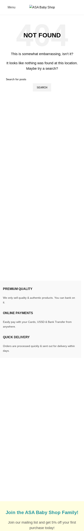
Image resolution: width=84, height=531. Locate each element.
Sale (6, 457)
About (7, 471)
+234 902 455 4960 (25, 404)
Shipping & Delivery (61, 442)
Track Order (11, 442)
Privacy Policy (57, 464)
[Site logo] (42, 7)
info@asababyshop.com (27, 398)
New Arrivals (12, 450)
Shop (6, 464)
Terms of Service (58, 457)
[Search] (81, 7)
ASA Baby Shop (25, 498)
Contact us (10, 479)
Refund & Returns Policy (64, 450)
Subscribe (54, 471)
